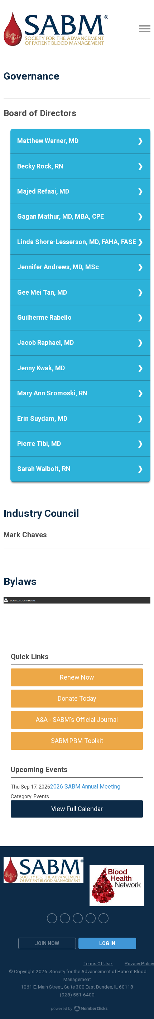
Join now (47, 943)
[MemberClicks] (56, 29)
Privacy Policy (139, 963)
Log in (107, 943)
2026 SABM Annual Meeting (85, 786)
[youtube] (91, 918)
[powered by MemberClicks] (77, 1009)
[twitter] (65, 918)
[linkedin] (52, 918)
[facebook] (103, 918)
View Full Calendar (77, 809)
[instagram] (78, 918)
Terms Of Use (98, 963)
